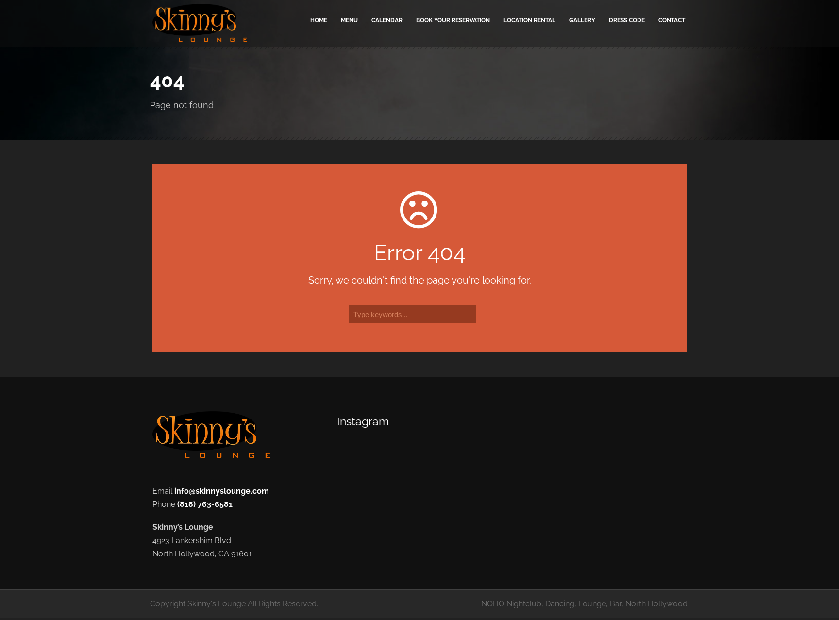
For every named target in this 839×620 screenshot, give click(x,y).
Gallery (582, 20)
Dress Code (627, 20)
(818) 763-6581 (205, 504)
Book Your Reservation (453, 20)
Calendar (387, 20)
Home (318, 20)
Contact (671, 20)
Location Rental (529, 20)
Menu (349, 20)
